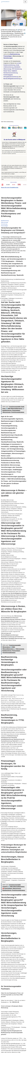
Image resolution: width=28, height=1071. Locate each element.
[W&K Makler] (5, 1)
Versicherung (4, 224)
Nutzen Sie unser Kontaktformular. (9, 187)
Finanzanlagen (4, 225)
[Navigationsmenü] (25, 2)
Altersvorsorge (4, 222)
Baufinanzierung (5, 220)
